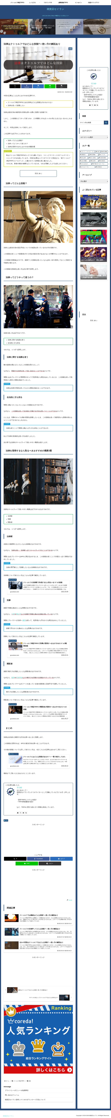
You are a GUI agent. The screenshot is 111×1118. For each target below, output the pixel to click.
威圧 (23, 620)
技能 (7, 820)
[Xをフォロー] (20, 813)
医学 (13, 677)
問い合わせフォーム (12, 1095)
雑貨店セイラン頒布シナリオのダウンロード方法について (25, 1099)
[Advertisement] (38, 838)
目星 (13, 614)
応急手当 (19, 677)
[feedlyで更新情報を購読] (23, 813)
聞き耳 (18, 614)
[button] (61, 86)
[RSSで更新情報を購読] (26, 813)
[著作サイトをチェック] (18, 813)
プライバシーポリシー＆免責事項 (16, 1090)
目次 (36, 173)
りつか (19, 787)
